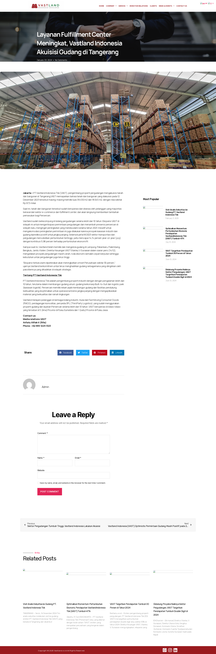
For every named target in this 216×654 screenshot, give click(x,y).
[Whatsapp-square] (164, 650)
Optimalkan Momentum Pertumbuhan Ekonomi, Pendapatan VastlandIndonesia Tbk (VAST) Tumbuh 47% (176, 233)
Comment (42, 433)
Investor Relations (139, 6)
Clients (153, 6)
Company (110, 6)
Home (101, 6)
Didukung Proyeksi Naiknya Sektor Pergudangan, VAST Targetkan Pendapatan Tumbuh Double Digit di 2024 (179, 273)
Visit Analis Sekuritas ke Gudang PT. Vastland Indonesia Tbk (177, 212)
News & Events (165, 6)
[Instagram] (170, 650)
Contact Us (181, 6)
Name (40, 458)
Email (78, 458)
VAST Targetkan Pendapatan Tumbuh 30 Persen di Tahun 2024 (179, 253)
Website (40, 470)
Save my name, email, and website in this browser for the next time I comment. (73, 483)
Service (121, 6)
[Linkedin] (175, 650)
